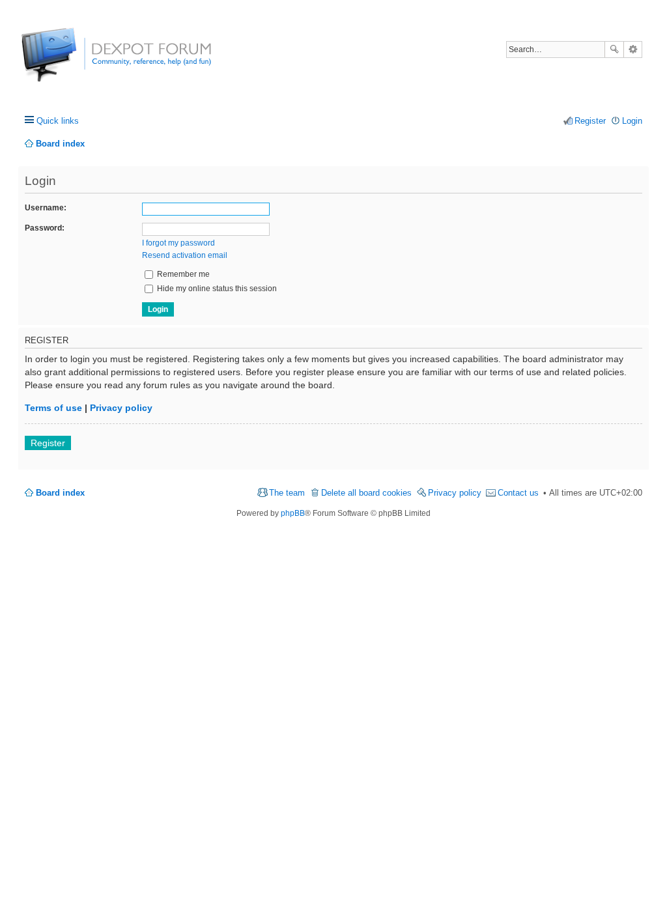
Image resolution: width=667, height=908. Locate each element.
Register (48, 443)
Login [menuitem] (632, 121)
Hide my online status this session (216, 288)
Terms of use (53, 408)
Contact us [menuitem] (518, 493)
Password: (44, 228)
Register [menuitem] (590, 121)
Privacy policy (121, 408)
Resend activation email (184, 255)
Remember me (182, 274)
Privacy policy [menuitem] (454, 493)
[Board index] (70, 61)
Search (614, 49)
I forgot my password (178, 243)
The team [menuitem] (287, 493)
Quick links (57, 121)
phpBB (293, 513)
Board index (60, 493)
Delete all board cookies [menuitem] (366, 493)
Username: (45, 207)
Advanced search (633, 49)
